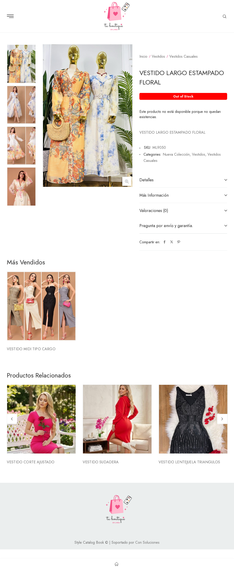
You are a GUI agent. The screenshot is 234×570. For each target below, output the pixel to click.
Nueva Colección (176, 154)
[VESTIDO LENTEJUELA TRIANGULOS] (193, 419)
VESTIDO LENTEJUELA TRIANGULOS (189, 462)
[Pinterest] (178, 242)
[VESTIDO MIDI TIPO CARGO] (41, 306)
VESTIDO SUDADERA (101, 462)
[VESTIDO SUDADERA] (117, 419)
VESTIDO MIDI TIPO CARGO (31, 349)
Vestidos (158, 56)
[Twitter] (171, 242)
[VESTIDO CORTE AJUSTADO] (41, 419)
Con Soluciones (147, 542)
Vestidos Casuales (183, 56)
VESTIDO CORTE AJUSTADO (31, 462)
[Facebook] (164, 242)
